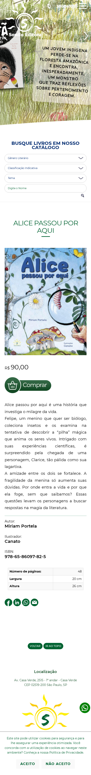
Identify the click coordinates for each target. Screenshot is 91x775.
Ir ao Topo (53, 646)
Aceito (27, 764)
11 (64, 6)
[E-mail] (34, 605)
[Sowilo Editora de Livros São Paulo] (24, 35)
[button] (86, 36)
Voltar (35, 646)
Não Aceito (58, 764)
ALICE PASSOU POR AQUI (45, 227)
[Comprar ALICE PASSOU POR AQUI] (28, 393)
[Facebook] (8, 605)
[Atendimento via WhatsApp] (85, 712)
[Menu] (83, 9)
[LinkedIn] (17, 605)
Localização (45, 671)
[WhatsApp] (26, 605)
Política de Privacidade (66, 752)
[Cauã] (45, 67)
